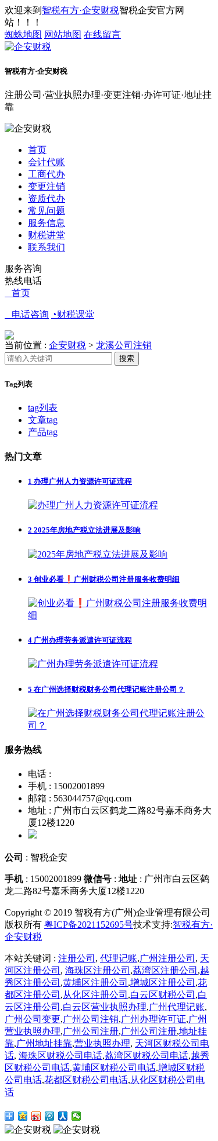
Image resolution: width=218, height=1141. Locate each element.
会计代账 (46, 162)
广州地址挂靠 (44, 1043)
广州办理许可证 (153, 1019)
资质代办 (46, 198)
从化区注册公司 (95, 995)
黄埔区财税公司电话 (114, 1068)
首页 (37, 150)
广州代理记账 (177, 1007)
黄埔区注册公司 (95, 982)
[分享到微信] (76, 1116)
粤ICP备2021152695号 (88, 924)
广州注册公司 (167, 958)
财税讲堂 (46, 235)
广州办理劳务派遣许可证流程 (80, 640)
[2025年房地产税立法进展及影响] (97, 554)
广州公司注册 (91, 1031)
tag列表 (43, 408)
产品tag (43, 432)
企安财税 (67, 345)
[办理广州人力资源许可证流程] (93, 505)
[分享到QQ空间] (23, 1116)
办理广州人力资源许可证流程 (80, 481)
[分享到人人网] (63, 1116)
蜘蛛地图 (23, 34)
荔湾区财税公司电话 (146, 1055)
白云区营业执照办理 (104, 1007)
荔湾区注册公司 (165, 970)
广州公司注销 (91, 1019)
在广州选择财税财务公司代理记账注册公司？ (106, 689)
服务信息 (46, 223)
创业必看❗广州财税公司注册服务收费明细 (104, 579)
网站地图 (62, 34)
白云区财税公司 (162, 995)
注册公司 (76, 958)
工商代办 (46, 174)
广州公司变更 (32, 1019)
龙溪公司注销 (124, 345)
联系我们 (46, 247)
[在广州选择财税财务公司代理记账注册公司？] (120, 725)
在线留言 (102, 34)
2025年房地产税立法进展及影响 (84, 530)
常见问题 (46, 211)
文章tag (43, 420)
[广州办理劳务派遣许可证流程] (93, 664)
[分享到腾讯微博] (50, 1116)
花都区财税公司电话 (86, 1080)
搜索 (126, 358)
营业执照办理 (102, 1043)
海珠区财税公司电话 (60, 1055)
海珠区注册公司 (97, 970)
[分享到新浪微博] (36, 1116)
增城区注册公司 (162, 982)
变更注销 (46, 186)
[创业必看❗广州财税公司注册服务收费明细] (120, 615)
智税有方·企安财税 (80, 10)
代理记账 (118, 958)
